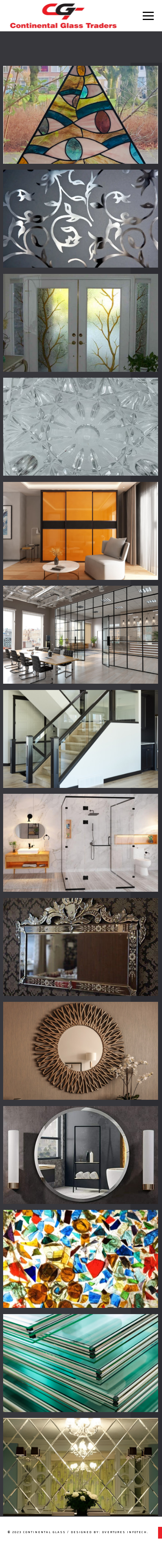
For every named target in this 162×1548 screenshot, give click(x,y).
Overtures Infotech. (125, 1532)
